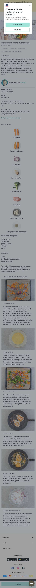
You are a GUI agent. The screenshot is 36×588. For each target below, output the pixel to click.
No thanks (17, 29)
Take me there (17, 24)
